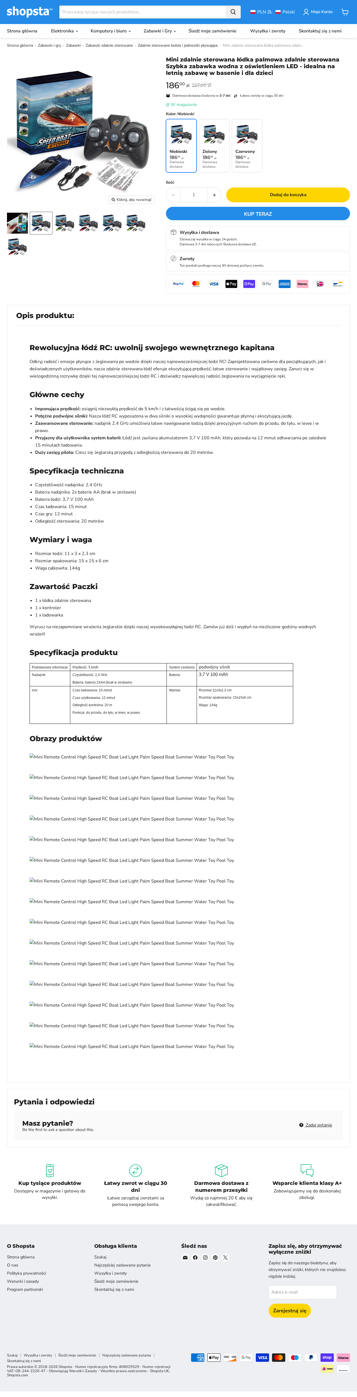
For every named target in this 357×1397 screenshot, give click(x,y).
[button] (273, 12)
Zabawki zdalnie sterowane (109, 45)
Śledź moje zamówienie (213, 31)
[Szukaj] (233, 12)
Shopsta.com (17, 1375)
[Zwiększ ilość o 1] (215, 195)
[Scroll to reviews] (258, 80)
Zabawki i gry (49, 45)
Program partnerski (25, 1289)
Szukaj (100, 1257)
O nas (12, 1265)
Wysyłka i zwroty (267, 31)
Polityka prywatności (26, 1273)
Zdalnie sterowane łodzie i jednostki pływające (178, 45)
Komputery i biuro (109, 31)
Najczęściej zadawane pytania (122, 1265)
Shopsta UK (159, 1371)
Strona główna (22, 31)
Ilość (170, 182)
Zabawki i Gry (158, 31)
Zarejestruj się (290, 1310)
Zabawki (73, 45)
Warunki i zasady (23, 1281)
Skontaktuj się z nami (320, 31)
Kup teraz (258, 214)
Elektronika (63, 31)
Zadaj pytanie (318, 1125)
